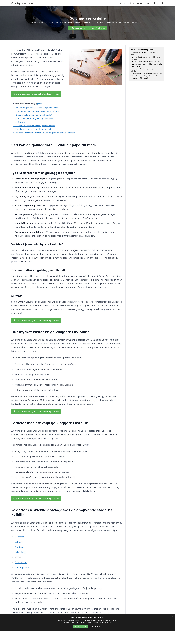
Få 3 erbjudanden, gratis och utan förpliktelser (87, 28)
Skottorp (19, 547)
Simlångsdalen (22, 567)
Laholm (18, 541)
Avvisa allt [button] (96, 626)
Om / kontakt (143, 3)
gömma (40, 103)
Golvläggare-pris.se (22, 3)
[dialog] (87, 622)
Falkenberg (20, 552)
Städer (131, 3)
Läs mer (108, 622)
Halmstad (19, 536)
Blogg (155, 3)
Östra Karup (21, 562)
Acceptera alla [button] (80, 626)
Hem (122, 3)
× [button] (172, 616)
